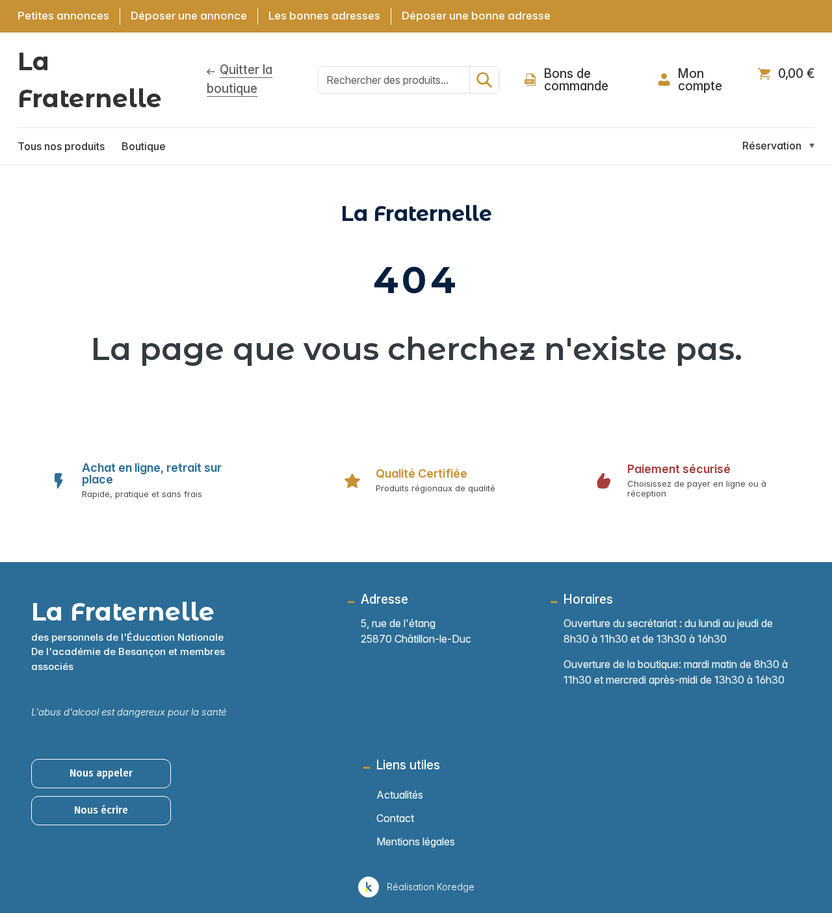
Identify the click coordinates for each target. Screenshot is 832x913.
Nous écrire (101, 810)
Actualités (399, 794)
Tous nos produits (61, 146)
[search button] (484, 80)
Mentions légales (415, 841)
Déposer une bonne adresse (476, 15)
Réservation (771, 145)
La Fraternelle (90, 80)
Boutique (144, 146)
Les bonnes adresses (324, 15)
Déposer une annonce (189, 15)
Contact (395, 818)
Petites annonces (63, 15)
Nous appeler (101, 773)
